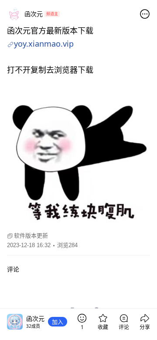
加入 (57, 322)
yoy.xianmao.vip (44, 43)
